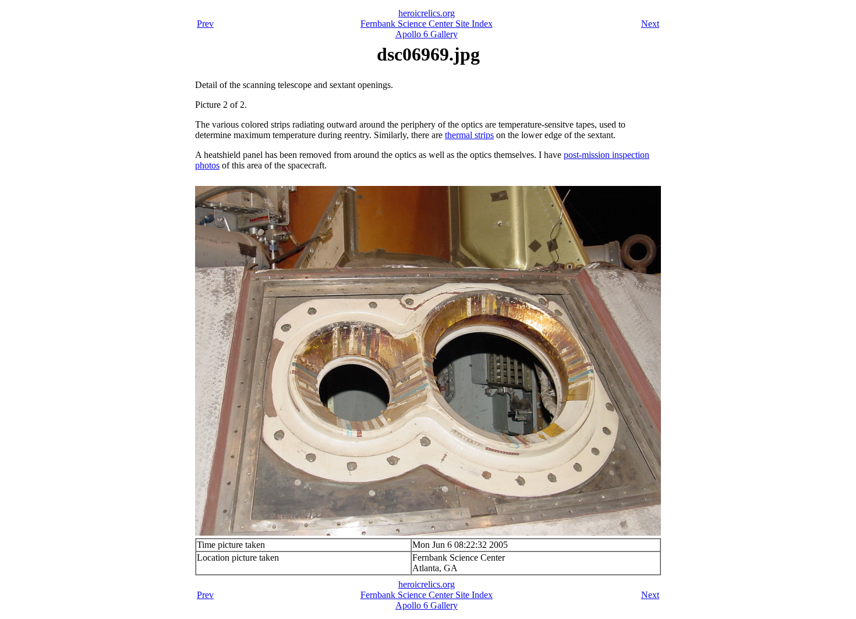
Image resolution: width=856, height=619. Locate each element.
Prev (205, 24)
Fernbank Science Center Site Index (426, 24)
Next (650, 24)
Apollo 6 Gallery (426, 34)
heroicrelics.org (426, 13)
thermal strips (469, 135)
